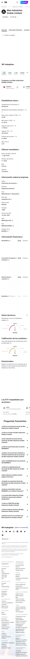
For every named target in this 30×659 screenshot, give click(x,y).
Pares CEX (4, 575)
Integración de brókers (21, 652)
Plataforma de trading (21, 645)
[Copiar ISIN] (12, 220)
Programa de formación (21, 655)
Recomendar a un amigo (8, 622)
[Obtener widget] (26, 315)
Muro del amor (5, 620)
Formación (4, 635)
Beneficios (4, 593)
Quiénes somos (19, 594)
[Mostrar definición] (18, 104)
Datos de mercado (20, 568)
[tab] (19, 241)
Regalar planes (19, 570)
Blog (17, 597)
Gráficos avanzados (21, 643)
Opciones (4, 604)
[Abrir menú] (2, 2)
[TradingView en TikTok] (25, 531)
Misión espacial (19, 595)
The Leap (18, 579)
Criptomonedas (5, 573)
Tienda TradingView (21, 607)
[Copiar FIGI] (13, 226)
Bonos (3, 572)
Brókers (17, 576)
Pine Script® (5, 607)
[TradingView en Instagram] (14, 531)
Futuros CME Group (20, 584)
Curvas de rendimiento (7, 602)
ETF (2, 570)
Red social (4, 619)
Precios (17, 566)
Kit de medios (19, 602)
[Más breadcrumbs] (9, 6)
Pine (3, 578)
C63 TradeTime (19, 611)
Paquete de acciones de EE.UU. (22, 588)
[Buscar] (17, 2)
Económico (4, 591)
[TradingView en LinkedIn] (17, 531)
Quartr (16, 554)
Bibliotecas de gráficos (21, 640)
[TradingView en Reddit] (3, 535)
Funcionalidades (20, 565)
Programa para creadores (5, 624)
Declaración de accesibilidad (19, 625)
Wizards (4, 644)
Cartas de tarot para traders (21, 609)
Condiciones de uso (20, 616)
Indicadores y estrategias (8, 642)
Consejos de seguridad (21, 627)
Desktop (4, 614)
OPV (3, 596)
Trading (3, 633)
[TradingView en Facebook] (6, 531)
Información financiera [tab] (15, 30)
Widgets (18, 638)
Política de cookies (20, 622)
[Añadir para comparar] (17, 87)
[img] (15, 17)
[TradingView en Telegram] (21, 531)
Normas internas (6, 627)
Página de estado (20, 632)
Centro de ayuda (20, 599)
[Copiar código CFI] (8, 231)
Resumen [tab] (4, 30)
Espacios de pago (6, 647)
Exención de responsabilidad (20, 618)
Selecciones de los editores (6, 637)
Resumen (18, 574)
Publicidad (18, 650)
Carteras (4, 601)
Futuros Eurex (19, 586)
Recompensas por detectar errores (20, 630)
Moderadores (5, 628)
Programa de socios (21, 654)
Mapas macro (5, 606)
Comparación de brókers (22, 578)
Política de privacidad (21, 621)
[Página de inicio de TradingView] (5, 2)
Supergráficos (5, 563)
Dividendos (4, 594)
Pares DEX (4, 577)
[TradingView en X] (3, 531)
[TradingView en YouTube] (10, 531)
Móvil (3, 612)
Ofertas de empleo (20, 600)
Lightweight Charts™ (21, 641)
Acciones (4, 568)
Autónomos (4, 646)
